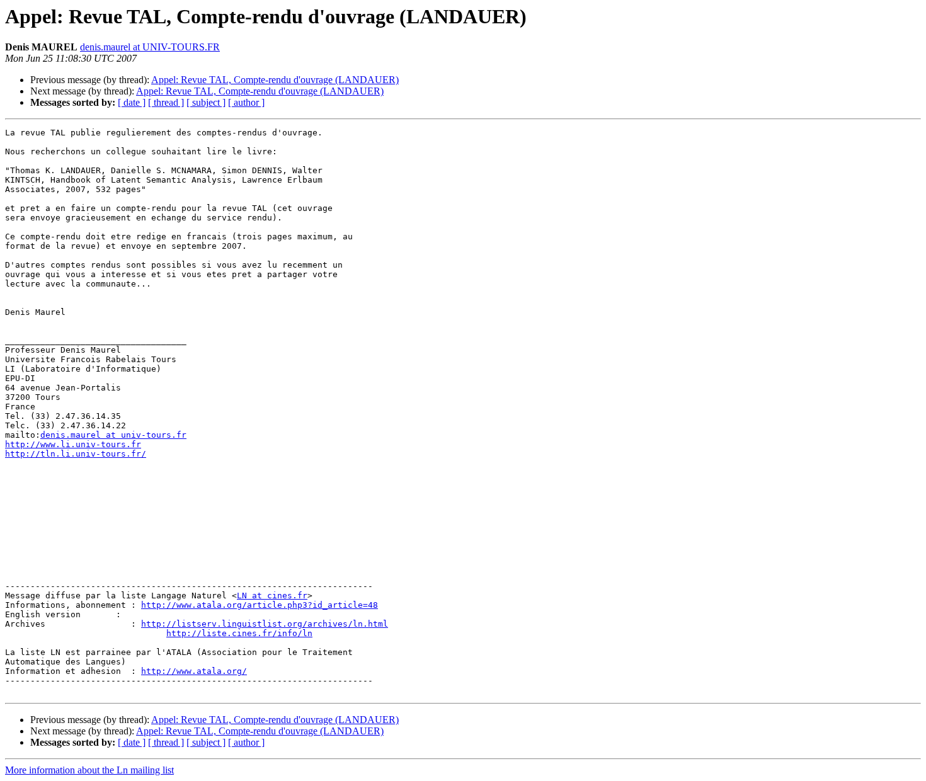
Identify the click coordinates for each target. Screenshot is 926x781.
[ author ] (246, 102)
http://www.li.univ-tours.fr (73, 444)
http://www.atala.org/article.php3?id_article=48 (259, 605)
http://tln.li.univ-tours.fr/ (75, 454)
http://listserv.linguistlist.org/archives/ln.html (264, 624)
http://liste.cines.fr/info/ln (239, 633)
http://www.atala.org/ (194, 671)
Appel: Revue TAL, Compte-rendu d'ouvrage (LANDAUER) (275, 79)
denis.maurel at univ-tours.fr (113, 435)
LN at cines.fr (272, 595)
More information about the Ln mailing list (89, 770)
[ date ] (132, 102)
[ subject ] (206, 102)
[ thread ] (166, 102)
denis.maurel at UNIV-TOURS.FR (150, 47)
